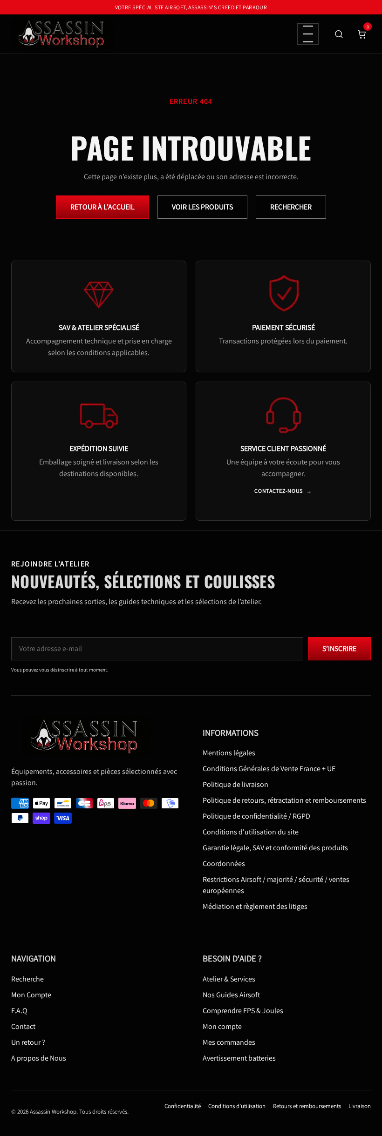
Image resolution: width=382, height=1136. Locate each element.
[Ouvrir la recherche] (339, 34)
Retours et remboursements (307, 1106)
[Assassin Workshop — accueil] (89, 736)
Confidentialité (182, 1106)
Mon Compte (31, 995)
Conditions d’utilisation (237, 1106)
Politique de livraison (235, 784)
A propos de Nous (38, 1058)
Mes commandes (229, 1042)
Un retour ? (28, 1042)
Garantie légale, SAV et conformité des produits (275, 848)
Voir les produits (202, 207)
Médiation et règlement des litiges (255, 906)
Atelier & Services (229, 979)
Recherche (27, 979)
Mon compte (222, 1026)
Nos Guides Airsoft (231, 995)
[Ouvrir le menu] (308, 34)
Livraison (359, 1106)
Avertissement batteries (239, 1058)
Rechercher (291, 207)
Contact (23, 1026)
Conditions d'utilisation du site (251, 832)
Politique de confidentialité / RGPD (256, 816)
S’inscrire (339, 648)
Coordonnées (224, 863)
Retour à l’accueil (102, 207)
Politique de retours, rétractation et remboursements (284, 800)
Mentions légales (229, 753)
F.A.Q (19, 1010)
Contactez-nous (283, 490)
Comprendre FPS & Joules (243, 1010)
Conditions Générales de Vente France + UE (269, 768)
